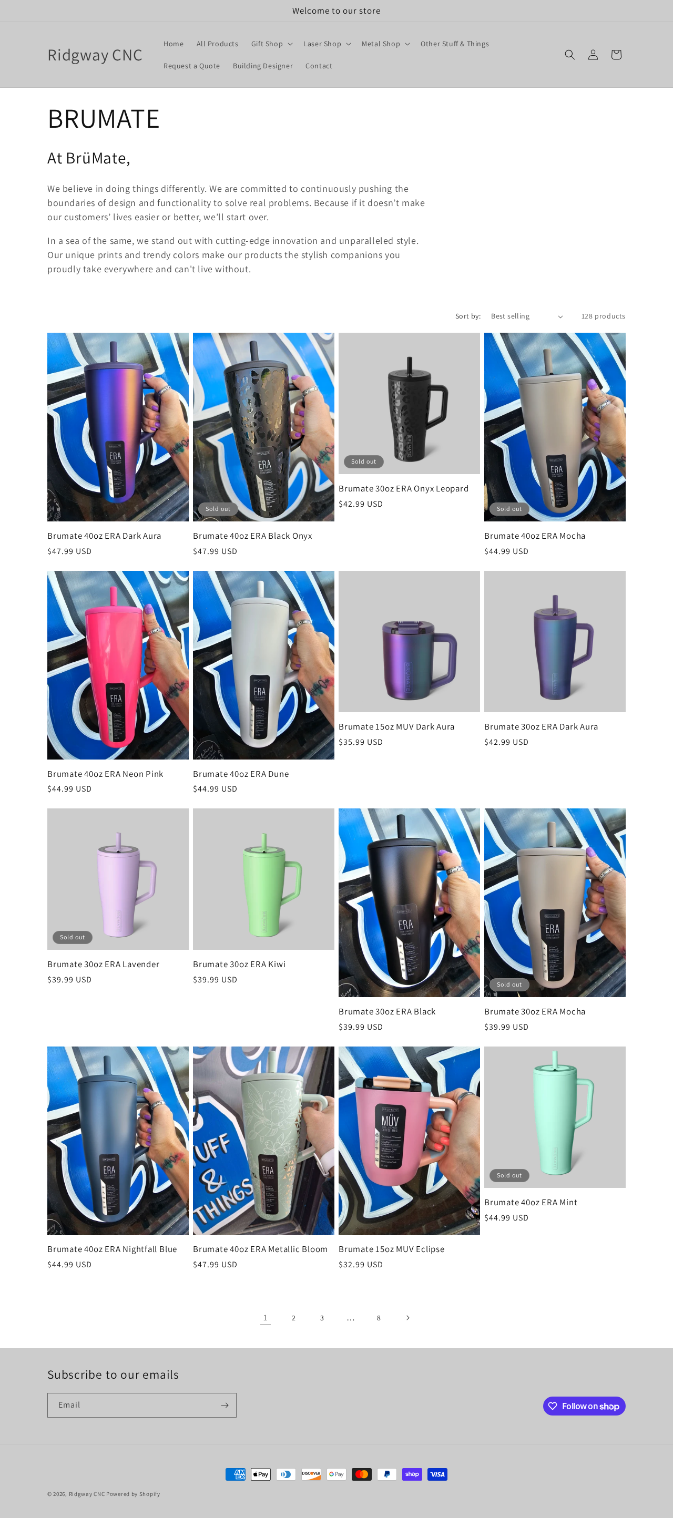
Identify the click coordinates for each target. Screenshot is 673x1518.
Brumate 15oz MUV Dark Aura (397, 726)
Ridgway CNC (87, 1494)
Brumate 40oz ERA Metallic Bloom (260, 1249)
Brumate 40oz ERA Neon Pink (105, 773)
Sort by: (468, 316)
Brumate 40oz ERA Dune (241, 773)
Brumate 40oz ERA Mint (530, 1202)
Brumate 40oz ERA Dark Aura (104, 535)
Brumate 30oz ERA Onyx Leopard (404, 488)
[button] (271, 44)
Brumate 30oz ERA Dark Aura (541, 726)
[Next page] (407, 1317)
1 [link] (265, 1317)
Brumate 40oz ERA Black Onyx (252, 535)
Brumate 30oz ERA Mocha (535, 1011)
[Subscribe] (224, 1405)
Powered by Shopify (133, 1494)
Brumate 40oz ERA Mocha (535, 535)
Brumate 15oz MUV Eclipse (392, 1249)
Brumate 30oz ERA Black (387, 1011)
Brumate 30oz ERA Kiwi (239, 964)
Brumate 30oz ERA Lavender (103, 964)
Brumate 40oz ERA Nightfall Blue (112, 1249)
